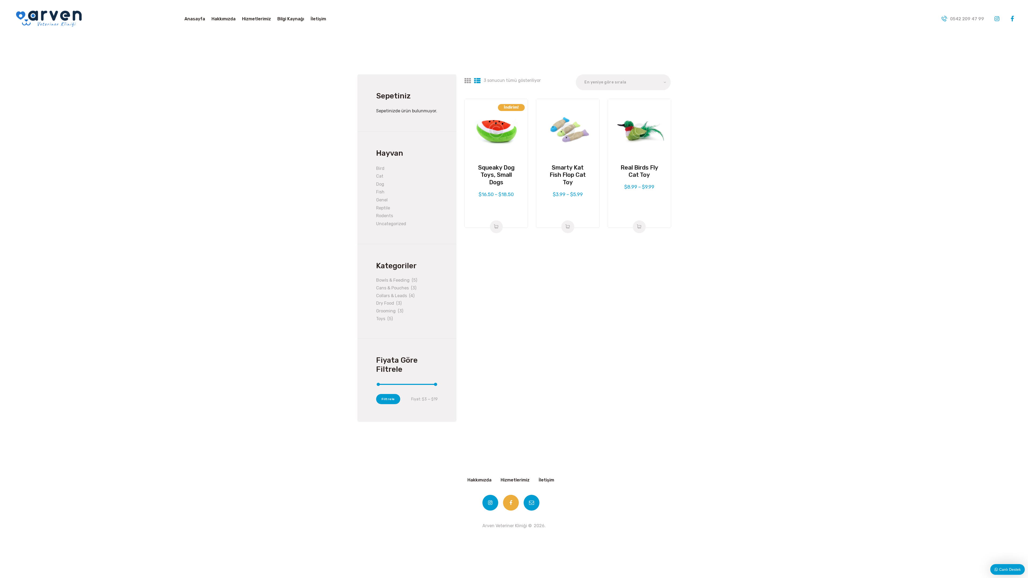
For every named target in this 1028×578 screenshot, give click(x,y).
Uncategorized (391, 223)
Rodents (384, 215)
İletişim (546, 480)
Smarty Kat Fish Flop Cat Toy (568, 175)
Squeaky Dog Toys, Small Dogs (496, 175)
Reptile (383, 207)
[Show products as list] (477, 81)
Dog (380, 184)
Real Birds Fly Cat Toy (639, 171)
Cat (379, 176)
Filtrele (388, 399)
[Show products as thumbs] (467, 81)
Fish (380, 191)
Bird (380, 168)
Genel (382, 199)
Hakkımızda (479, 480)
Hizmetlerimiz (515, 480)
